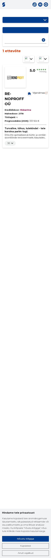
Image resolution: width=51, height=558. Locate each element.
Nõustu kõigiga (25, 538)
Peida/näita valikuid (44, 20)
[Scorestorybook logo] (3, 4)
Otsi (43, 40)
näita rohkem (9, 143)
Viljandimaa (39, 92)
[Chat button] (34, 4)
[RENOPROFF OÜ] (29, 93)
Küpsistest (25, 545)
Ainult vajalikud (25, 553)
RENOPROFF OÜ (14, 98)
